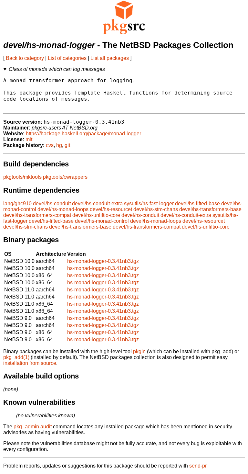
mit (29, 139)
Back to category (25, 58)
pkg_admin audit (33, 426)
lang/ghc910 (17, 203)
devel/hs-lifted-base (197, 203)
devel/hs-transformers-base (210, 209)
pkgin (139, 351)
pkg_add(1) (16, 357)
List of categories (67, 58)
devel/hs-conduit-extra (97, 203)
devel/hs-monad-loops (62, 209)
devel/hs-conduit (52, 203)
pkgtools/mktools (22, 177)
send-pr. (198, 465)
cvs (50, 145)
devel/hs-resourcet (111, 209)
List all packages (109, 58)
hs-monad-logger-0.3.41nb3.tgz (103, 261)
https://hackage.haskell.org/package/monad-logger (83, 133)
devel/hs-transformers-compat (37, 215)
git (67, 145)
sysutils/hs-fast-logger (149, 203)
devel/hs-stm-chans (155, 209)
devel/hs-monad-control (102, 221)
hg (59, 145)
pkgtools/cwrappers (65, 177)
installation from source (29, 363)
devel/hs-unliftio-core (96, 215)
